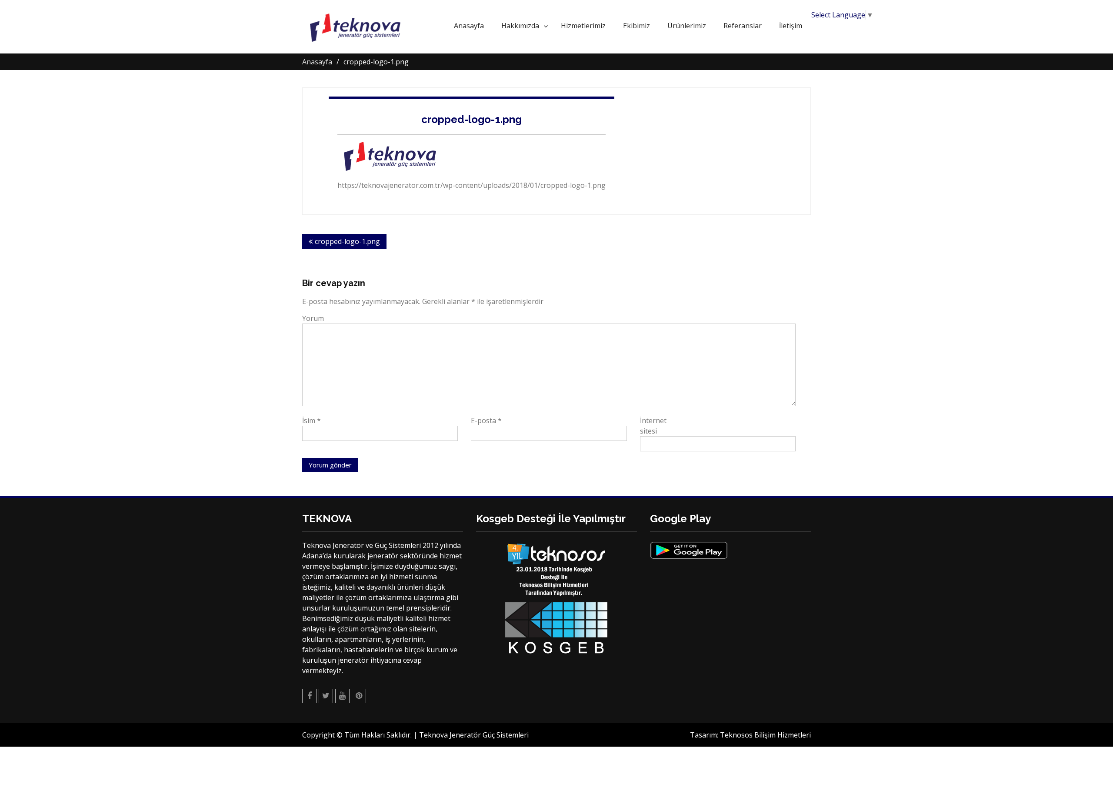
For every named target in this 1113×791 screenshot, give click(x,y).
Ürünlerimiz (686, 25)
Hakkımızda (520, 25)
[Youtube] (342, 696)
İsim (311, 420)
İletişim (790, 25)
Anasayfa (469, 25)
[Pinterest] (359, 696)
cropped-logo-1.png (471, 119)
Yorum (313, 318)
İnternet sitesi (653, 426)
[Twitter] (326, 696)
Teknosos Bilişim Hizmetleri (765, 735)
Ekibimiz (636, 25)
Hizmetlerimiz (583, 25)
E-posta (486, 420)
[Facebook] (309, 696)
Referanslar (742, 25)
